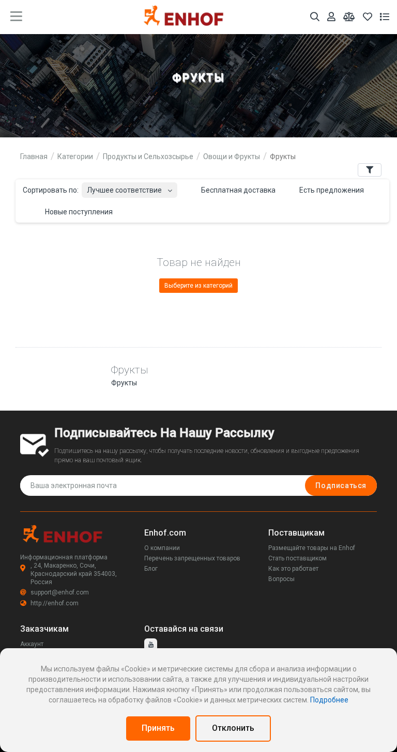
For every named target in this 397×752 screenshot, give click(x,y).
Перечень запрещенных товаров (192, 558)
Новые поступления (78, 212)
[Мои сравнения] (349, 16)
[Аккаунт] (331, 16)
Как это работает (293, 568)
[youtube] (150, 644)
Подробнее (329, 700)
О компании (162, 548)
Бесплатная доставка (238, 190)
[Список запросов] (384, 16)
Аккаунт (31, 644)
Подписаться (341, 485)
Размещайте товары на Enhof (311, 548)
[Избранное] (367, 16)
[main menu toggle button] (16, 16)
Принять (158, 728)
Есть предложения (331, 190)
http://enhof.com (54, 603)
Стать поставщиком (297, 558)
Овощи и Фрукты (231, 156)
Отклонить (233, 728)
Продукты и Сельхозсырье (148, 156)
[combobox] (129, 187)
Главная (34, 156)
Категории (75, 156)
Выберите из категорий (198, 285)
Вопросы (281, 579)
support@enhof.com (59, 592)
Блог (151, 568)
